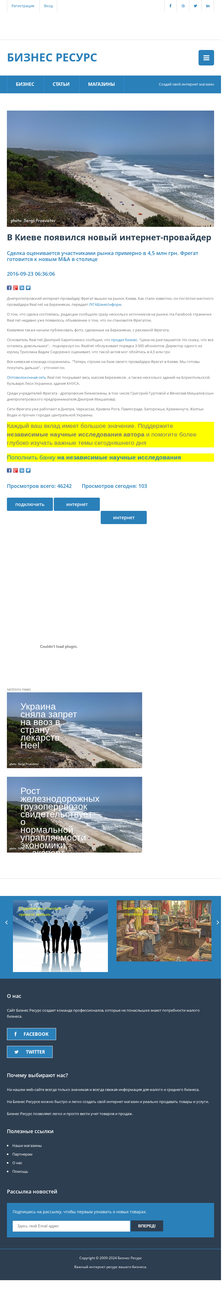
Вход (48, 5)
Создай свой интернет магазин (186, 84)
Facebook (36, 1034)
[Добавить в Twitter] (28, 287)
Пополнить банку (94, 457)
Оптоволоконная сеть (26, 377)
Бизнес (25, 84)
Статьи (61, 84)
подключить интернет (30, 506)
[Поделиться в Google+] (15, 287)
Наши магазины (27, 1145)
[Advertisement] (107, 25)
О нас (17, 1162)
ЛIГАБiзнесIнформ (105, 304)
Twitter (35, 1052)
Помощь (20, 1171)
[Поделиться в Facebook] (9, 287)
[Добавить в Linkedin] (22, 287)
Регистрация (23, 5)
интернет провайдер (77, 506)
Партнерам (22, 1154)
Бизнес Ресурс (52, 57)
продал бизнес (124, 339)
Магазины (101, 84)
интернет (124, 517)
